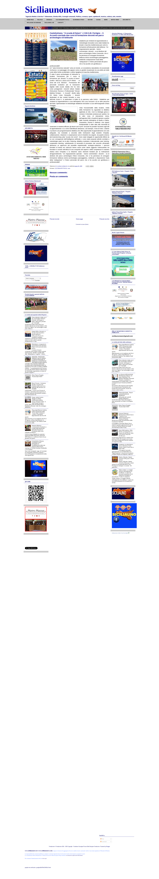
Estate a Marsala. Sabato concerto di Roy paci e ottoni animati (126, 458)
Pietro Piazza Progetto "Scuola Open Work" (37, 375)
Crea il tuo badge (124, 533)
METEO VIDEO (115, 19)
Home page (79, 219)
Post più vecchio (104, 219)
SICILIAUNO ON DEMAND (34, 22)
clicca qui (44, 858)
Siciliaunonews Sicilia (116, 533)
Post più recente (54, 219)
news (69, 168)
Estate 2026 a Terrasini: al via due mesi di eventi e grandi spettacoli (38, 333)
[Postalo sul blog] (88, 166)
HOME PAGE (30, 19)
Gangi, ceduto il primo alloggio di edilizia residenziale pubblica (37, 399)
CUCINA (98, 19)
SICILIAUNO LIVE (49, 22)
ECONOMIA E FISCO (78, 19)
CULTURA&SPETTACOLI (62, 19)
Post (102, 839)
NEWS (105, 19)
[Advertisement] (37, 676)
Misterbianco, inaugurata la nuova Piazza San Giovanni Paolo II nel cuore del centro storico (39, 346)
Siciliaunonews (54, 9)
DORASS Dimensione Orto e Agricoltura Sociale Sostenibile (121, 152)
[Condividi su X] (89, 166)
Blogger (108, 846)
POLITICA (40, 19)
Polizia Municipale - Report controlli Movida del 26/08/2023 (126, 394)
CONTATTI (60, 22)
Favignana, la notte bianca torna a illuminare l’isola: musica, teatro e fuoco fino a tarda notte (126, 446)
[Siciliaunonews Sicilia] (128, 533)
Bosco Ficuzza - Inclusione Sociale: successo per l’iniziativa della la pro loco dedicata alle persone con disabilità (39, 386)
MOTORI (90, 19)
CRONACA (49, 19)
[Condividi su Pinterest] (93, 166)
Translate (37, 280)
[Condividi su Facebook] (91, 166)
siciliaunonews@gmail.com (122, 336)
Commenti (104, 841)
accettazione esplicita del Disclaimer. (74, 855)
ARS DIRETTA (126, 19)
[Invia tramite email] (86, 166)
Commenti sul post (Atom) (82, 224)
